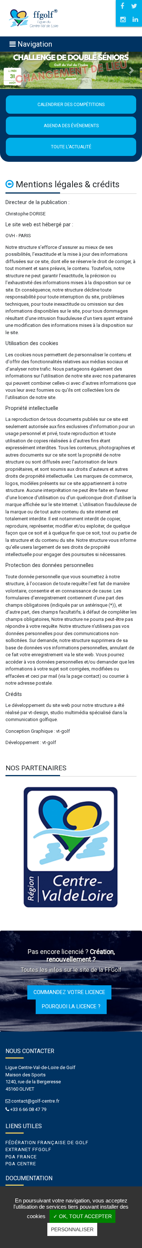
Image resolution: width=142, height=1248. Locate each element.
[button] (10, 70)
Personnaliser (72, 1229)
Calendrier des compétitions (71, 104)
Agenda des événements (71, 125)
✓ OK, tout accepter (82, 1216)
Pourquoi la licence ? (71, 1006)
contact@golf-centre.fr (35, 1101)
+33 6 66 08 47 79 (28, 1109)
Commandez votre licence (69, 992)
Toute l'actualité (71, 146)
